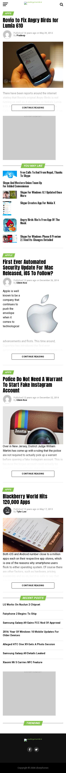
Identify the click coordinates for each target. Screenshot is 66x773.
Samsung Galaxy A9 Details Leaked (24, 653)
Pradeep (21, 35)
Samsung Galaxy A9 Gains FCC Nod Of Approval (31, 622)
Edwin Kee (22, 283)
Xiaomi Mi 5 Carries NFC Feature (22, 662)
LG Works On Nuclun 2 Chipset (21, 604)
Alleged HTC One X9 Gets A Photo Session (29, 644)
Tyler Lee (21, 511)
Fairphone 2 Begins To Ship (20, 613)
